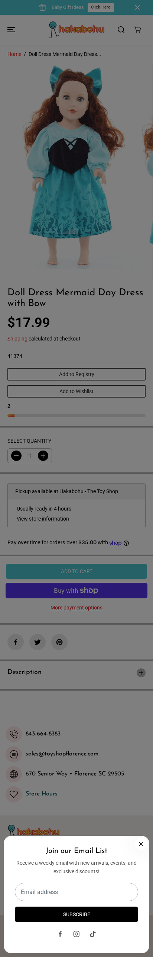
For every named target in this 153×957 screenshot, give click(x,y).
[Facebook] (60, 934)
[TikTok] (93, 934)
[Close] (141, 844)
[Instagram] (76, 934)
